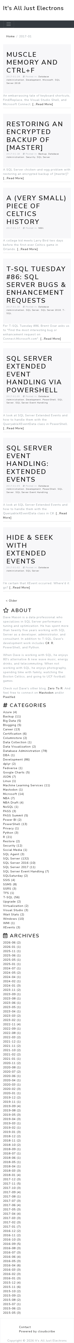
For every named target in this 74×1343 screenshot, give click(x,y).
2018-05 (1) (12, 1162)
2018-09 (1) (12, 1149)
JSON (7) (9, 777)
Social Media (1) (15, 850)
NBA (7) (9, 798)
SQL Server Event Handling (31, 402)
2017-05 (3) (12, 1209)
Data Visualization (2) (19, 747)
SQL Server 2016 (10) (19, 863)
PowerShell (49, 399)
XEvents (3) (11, 927)
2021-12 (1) (12, 1042)
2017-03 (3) (12, 1218)
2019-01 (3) (12, 1132)
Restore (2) (11, 841)
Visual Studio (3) (15, 910)
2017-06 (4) (12, 1205)
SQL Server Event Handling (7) (26, 871)
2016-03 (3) (12, 1270)
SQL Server (43, 157)
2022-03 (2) (12, 1037)
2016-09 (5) (12, 1244)
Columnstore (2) (15, 738)
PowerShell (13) (15, 824)
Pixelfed (9, 697)
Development (33, 79)
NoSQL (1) (10, 807)
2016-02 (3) (12, 1274)
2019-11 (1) (12, 1102)
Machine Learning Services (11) (26, 785)
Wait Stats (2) (13, 914)
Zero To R (55, 688)
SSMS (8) (10, 884)
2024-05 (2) (12, 973)
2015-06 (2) (12, 1308)
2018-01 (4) (12, 1175)
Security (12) (12, 846)
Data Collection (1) (17, 742)
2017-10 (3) (12, 1188)
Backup (42, 153)
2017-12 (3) (12, 1179)
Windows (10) (13, 919)
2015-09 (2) (12, 1295)
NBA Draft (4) (13, 803)
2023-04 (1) (12, 1011)
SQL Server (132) (16, 858)
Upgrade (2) (12, 902)
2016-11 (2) (12, 1235)
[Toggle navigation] (8, 24)
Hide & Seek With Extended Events (29, 549)
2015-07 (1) (12, 1304)
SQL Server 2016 (51, 310)
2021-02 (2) (12, 1054)
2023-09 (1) (12, 994)
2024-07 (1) (12, 968)
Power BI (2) (12, 820)
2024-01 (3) (12, 986)
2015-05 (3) (12, 1313)
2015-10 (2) (12, 1291)
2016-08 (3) (12, 1248)
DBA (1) (9, 755)
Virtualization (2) (16, 906)
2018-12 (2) (12, 1136)
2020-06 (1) (12, 1076)
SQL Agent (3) (13, 854)
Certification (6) (15, 734)
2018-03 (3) (12, 1171)
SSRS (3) (9, 889)
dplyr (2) (9, 764)
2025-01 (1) (12, 964)
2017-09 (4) (12, 1192)
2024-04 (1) (12, 977)
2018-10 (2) (12, 1145)
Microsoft (48, 79)
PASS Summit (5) (15, 815)
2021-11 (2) (12, 1046)
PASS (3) (9, 811)
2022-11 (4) (12, 1024)
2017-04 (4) (12, 1214)
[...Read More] (42, 104)
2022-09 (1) (12, 1029)
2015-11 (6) (12, 1287)
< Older (11, 601)
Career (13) (11, 729)
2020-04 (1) (12, 1080)
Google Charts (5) (16, 772)
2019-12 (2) (12, 1097)
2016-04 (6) (12, 1265)
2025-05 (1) (12, 960)
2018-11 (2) (12, 1141)
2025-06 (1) (12, 955)
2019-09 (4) (12, 1106)
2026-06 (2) (12, 943)
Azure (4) (10, 712)
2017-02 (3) (12, 1222)
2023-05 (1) (12, 1007)
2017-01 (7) (12, 1227)
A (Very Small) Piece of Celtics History (36, 210)
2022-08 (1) (12, 1033)
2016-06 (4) (12, 1257)
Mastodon (46, 693)
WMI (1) (9, 923)
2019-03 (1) (12, 1123)
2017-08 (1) (12, 1196)
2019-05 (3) (12, 1115)
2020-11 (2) (12, 1063)
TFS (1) (8, 893)
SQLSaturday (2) (15, 876)
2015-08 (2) (12, 1300)
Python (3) (10, 833)
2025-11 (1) (12, 951)
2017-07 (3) (12, 1201)
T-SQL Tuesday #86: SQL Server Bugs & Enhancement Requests (36, 285)
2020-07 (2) (12, 1072)
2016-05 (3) (12, 1261)
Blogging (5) (12, 725)
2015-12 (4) (12, 1283)
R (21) (7, 837)
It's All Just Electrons (33, 8)
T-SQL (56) (11, 897)
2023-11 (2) (12, 990)
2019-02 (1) (12, 1128)
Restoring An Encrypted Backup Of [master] (34, 136)
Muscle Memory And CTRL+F (32, 62)
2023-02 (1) (12, 1020)
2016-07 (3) (12, 1252)
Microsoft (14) (13, 794)
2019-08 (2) (12, 1110)
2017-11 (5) (12, 1184)
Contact (25, 1327)
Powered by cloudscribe (37, 1331)
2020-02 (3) (12, 1089)
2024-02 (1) (12, 981)
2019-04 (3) (12, 1119)
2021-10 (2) (12, 1050)
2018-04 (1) (12, 1166)
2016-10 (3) (12, 1240)
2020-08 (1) (12, 1067)
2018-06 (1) (12, 1158)
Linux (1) (9, 781)
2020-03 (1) (12, 1085)
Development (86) (16, 759)
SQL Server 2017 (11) (19, 867)
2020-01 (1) (12, 1093)
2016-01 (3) (12, 1278)
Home (10, 36)
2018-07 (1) (12, 1153)
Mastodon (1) (13, 790)
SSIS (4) (9, 880)
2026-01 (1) (12, 947)
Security (30, 157)
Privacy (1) (11, 828)
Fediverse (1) (13, 768)
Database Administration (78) (25, 751)
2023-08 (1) (12, 998)
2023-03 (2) (12, 1016)
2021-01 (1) (12, 1059)
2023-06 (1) (12, 1003)
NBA (41, 228)
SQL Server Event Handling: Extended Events (29, 464)
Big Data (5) (12, 721)
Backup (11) (12, 716)
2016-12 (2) (12, 1231)
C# (47, 643)
